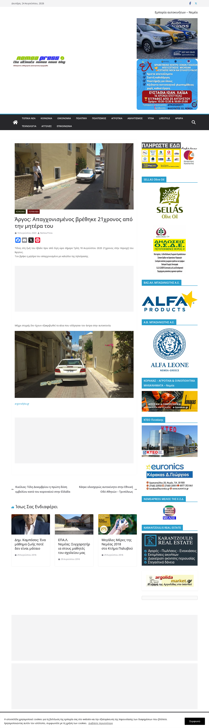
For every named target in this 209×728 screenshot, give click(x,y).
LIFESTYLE (164, 118)
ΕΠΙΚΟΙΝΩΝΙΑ (64, 126)
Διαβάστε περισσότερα (100, 723)
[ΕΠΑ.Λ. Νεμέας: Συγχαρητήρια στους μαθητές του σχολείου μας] (74, 516)
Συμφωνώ (194, 721)
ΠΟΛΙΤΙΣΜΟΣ (99, 118)
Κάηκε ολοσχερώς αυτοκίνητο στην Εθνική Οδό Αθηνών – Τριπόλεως (106, 489)
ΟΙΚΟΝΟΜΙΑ (64, 118)
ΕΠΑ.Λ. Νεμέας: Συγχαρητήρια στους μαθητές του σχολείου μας (74, 546)
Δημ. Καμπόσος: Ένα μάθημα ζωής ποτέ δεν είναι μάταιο (30, 544)
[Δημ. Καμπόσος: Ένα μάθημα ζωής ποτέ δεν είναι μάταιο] (30, 516)
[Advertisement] (74, 289)
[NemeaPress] (15, 122)
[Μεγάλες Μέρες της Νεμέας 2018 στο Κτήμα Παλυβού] (117, 516)
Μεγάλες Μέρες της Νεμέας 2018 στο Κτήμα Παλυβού (118, 544)
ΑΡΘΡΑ (179, 118)
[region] (104, 720)
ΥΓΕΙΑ (151, 118)
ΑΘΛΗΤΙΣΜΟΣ (135, 118)
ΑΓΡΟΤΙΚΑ (116, 118)
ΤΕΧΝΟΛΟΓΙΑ (29, 126)
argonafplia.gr (22, 403)
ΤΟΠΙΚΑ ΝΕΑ (28, 118)
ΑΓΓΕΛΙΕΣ (46, 126)
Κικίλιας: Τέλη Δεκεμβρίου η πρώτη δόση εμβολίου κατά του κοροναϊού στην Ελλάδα (42, 489)
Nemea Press (46, 233)
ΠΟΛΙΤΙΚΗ (81, 118)
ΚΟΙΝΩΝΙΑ (46, 118)
